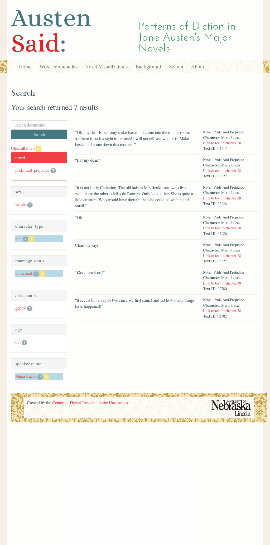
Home (25, 66)
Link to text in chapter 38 (222, 283)
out (18, 342)
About (197, 66)
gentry (20, 308)
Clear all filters (25, 148)
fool (18, 238)
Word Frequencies (58, 66)
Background (148, 66)
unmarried (23, 273)
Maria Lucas (25, 376)
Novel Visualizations (106, 66)
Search (176, 66)
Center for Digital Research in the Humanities (90, 402)
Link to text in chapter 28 (222, 142)
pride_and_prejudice (32, 170)
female (20, 204)
